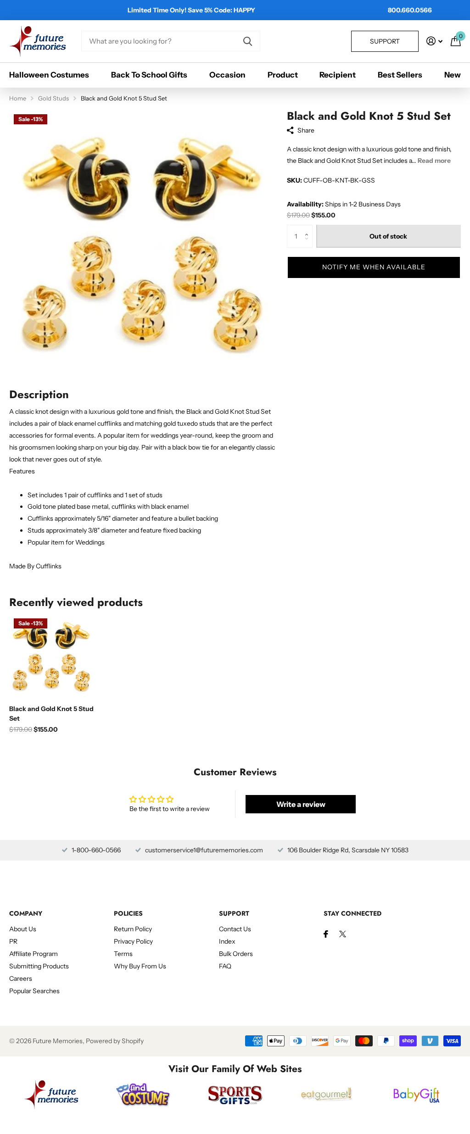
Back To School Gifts (149, 74)
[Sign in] (434, 41)
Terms (123, 954)
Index (227, 941)
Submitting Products (39, 966)
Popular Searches (34, 991)
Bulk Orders (236, 954)
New (452, 74)
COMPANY (25, 913)
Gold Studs (53, 98)
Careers (20, 978)
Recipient (337, 74)
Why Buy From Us (140, 966)
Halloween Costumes (49, 74)
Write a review (300, 804)
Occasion (227, 74)
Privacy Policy (133, 941)
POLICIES (128, 913)
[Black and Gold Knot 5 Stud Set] (51, 656)
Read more (434, 160)
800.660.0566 (410, 10)
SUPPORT (234, 913)
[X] (342, 934)
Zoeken (247, 41)
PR (13, 941)
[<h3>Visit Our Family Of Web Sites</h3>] (51, 1094)
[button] (309, 228)
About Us (22, 929)
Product (283, 74)
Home (17, 98)
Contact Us (235, 929)
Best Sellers (400, 74)
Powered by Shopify (115, 1041)
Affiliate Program (33, 954)
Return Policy (133, 929)
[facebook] (326, 934)
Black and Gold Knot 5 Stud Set (51, 714)
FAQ (225, 966)
